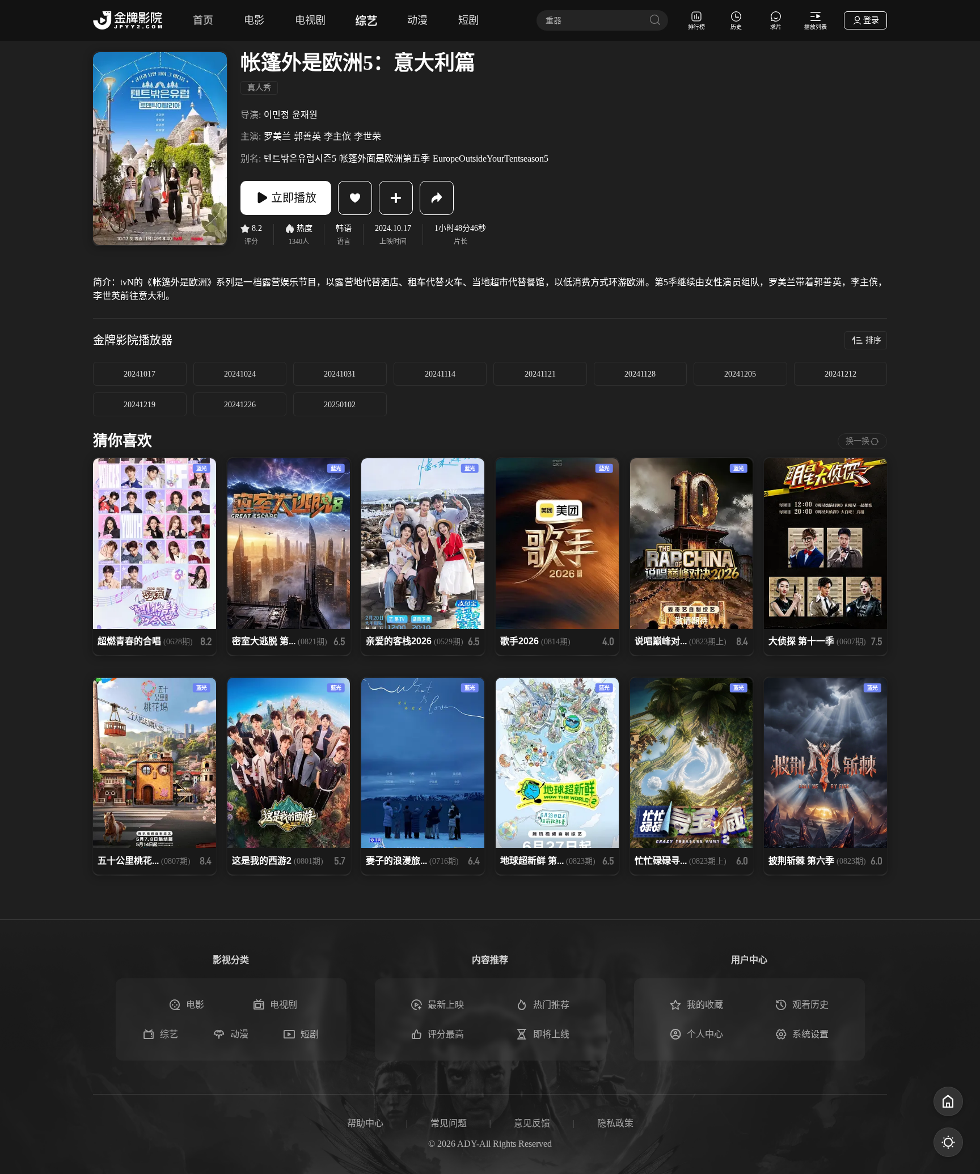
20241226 (240, 404)
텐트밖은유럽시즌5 (300, 158)
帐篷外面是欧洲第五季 (384, 158)
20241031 (340, 374)
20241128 (640, 374)
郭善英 (307, 136)
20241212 (840, 374)
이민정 (276, 115)
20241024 (240, 374)
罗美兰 (277, 136)
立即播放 (293, 198)
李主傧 (337, 136)
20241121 (540, 374)
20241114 (440, 374)
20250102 (340, 404)
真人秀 (259, 87)
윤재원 (305, 115)
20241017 (139, 374)
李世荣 (367, 136)
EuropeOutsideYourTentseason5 (490, 158)
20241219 (139, 404)
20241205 (740, 374)
